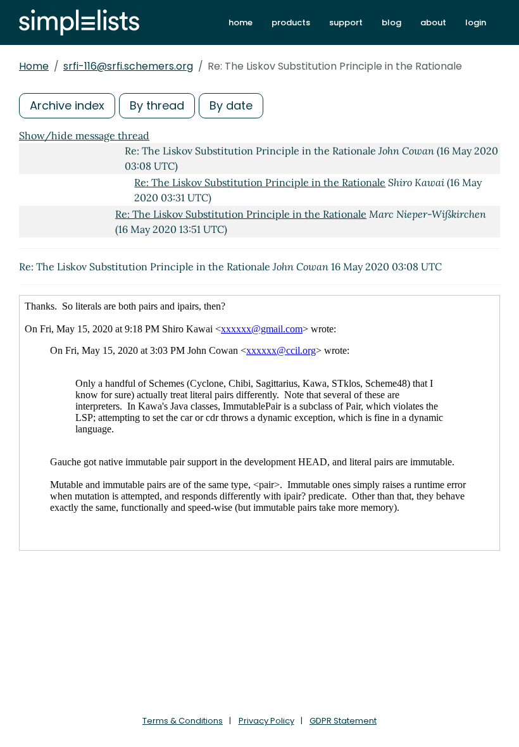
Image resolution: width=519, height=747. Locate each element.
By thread (157, 105)
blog (391, 22)
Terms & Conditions (182, 721)
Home (34, 66)
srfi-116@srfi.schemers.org (128, 66)
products (291, 22)
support (346, 22)
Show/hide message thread (84, 135)
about (433, 22)
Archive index (67, 105)
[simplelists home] (79, 22)
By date (231, 105)
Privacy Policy (266, 721)
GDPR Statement (343, 721)
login (475, 22)
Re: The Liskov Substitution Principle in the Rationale (259, 182)
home (240, 22)
